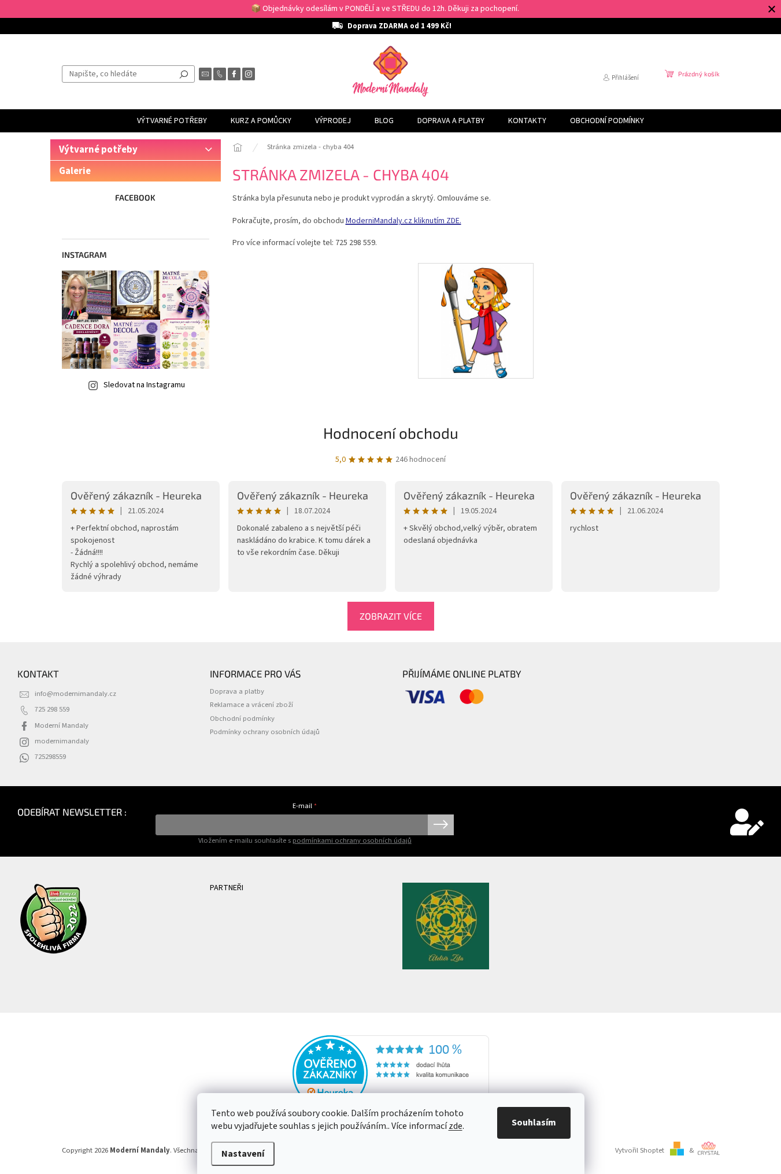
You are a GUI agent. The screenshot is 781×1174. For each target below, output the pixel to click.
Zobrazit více (391, 615)
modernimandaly (62, 741)
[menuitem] (172, 120)
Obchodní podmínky (242, 718)
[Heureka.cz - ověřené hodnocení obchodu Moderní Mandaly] (391, 1073)
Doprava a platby (237, 691)
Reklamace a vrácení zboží (251, 704)
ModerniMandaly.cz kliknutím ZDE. (403, 221)
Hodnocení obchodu (390, 433)
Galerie (75, 171)
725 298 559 (52, 709)
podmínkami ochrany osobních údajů (352, 840)
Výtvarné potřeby (98, 150)
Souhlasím (534, 1122)
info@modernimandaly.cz (75, 693)
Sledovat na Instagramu (144, 385)
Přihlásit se (441, 824)
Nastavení (242, 1153)
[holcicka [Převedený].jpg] (476, 320)
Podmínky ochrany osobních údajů (265, 732)
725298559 (50, 756)
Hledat (184, 74)
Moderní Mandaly (61, 725)
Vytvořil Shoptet (639, 1150)
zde (455, 1126)
